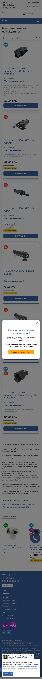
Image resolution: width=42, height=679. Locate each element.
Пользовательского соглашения (12, 666)
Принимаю (8, 673)
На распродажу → (21, 352)
